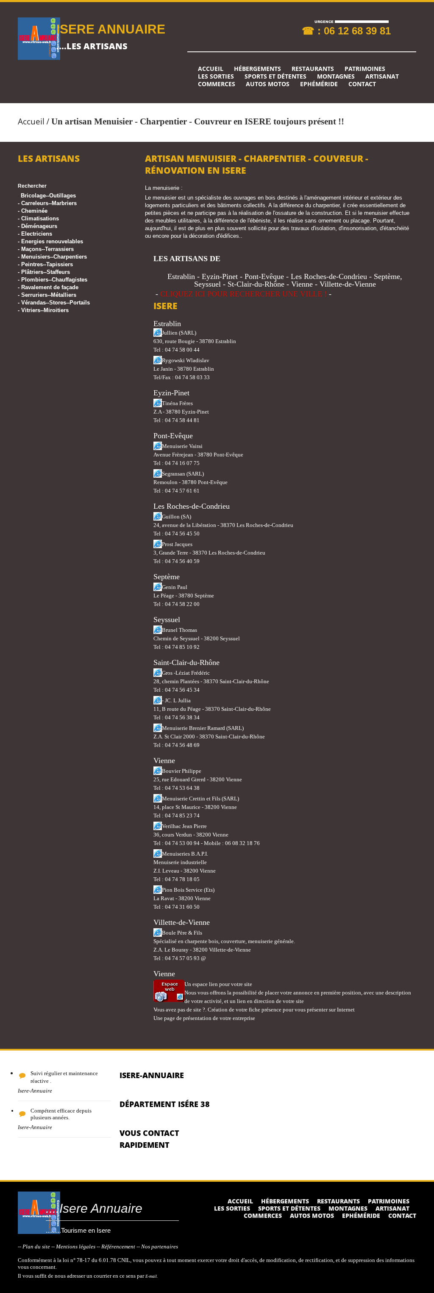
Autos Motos (267, 84)
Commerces (216, 84)
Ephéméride (319, 84)
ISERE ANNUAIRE (110, 29)
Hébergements (257, 69)
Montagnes (336, 76)
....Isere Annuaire (94, 1208)
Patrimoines (365, 69)
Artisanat (382, 76)
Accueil (210, 69)
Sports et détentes (275, 76)
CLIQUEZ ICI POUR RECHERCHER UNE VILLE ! (243, 294)
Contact (362, 84)
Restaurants (313, 69)
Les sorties (216, 76)
